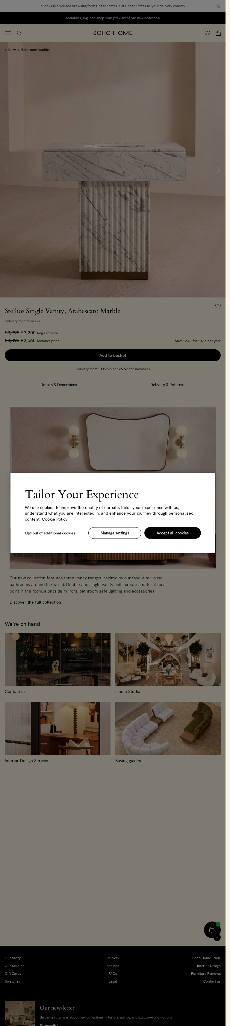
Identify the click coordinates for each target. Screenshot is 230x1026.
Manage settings (115, 533)
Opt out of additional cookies (50, 533)
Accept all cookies (173, 533)
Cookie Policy (54, 519)
